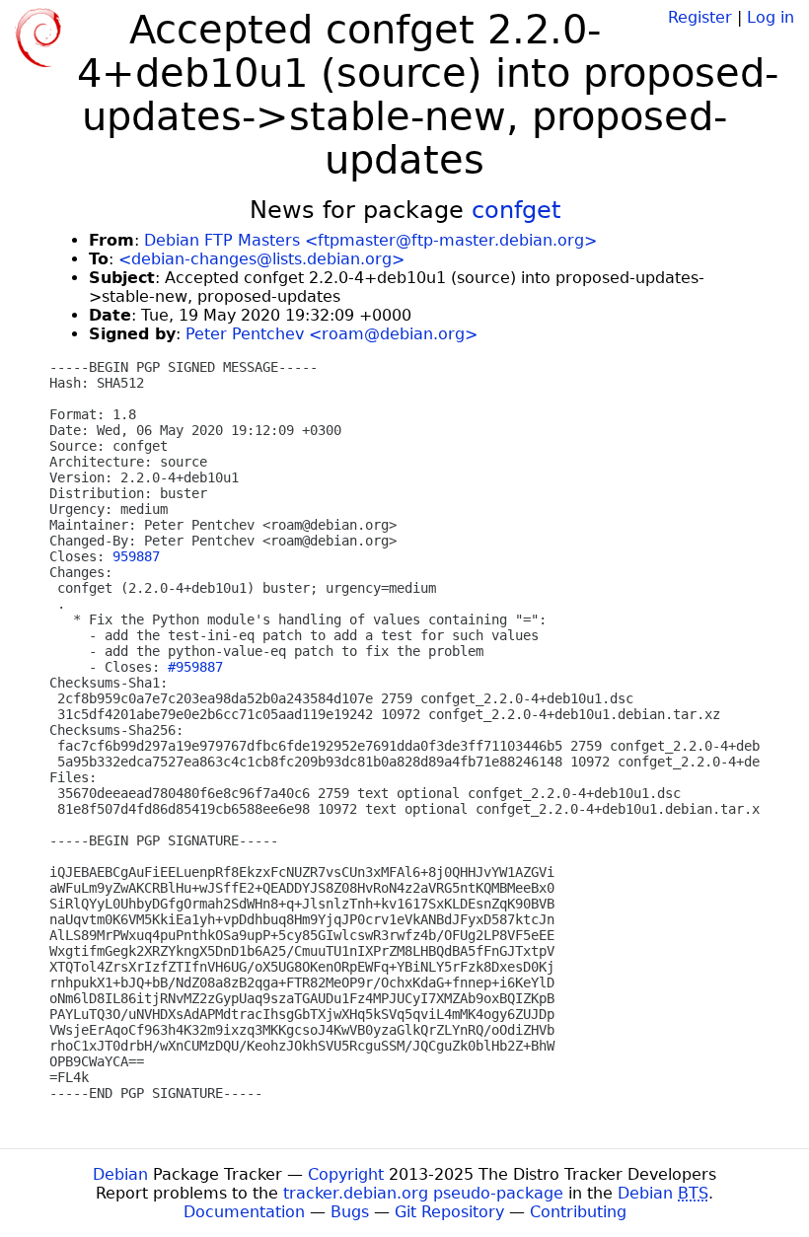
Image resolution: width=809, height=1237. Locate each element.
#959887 (195, 667)
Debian (120, 1174)
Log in (770, 17)
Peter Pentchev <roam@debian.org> (331, 334)
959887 (136, 556)
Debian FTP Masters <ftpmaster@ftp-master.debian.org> (370, 240)
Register (700, 17)
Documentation (244, 1211)
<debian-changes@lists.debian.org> (261, 259)
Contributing (578, 1211)
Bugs (350, 1211)
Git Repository (449, 1211)
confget (516, 210)
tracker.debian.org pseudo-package (423, 1193)
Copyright (346, 1174)
